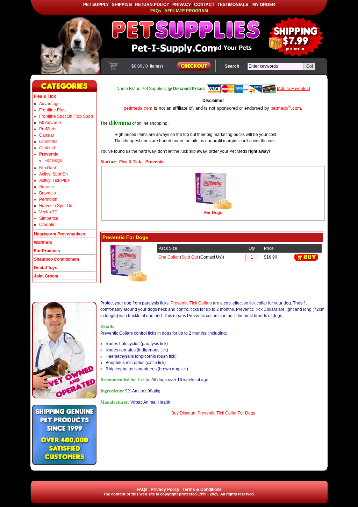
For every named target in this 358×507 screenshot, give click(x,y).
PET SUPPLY (96, 4)
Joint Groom (46, 276)
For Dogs (53, 160)
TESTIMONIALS (232, 4)
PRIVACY (181, 4)
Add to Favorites (293, 88)
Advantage (49, 103)
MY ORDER (263, 4)
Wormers (43, 242)
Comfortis (48, 141)
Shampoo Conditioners (56, 259)
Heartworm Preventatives (59, 234)
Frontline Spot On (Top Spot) (66, 116)
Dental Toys (45, 267)
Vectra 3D (48, 212)
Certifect (47, 147)
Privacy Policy (165, 489)
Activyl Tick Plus (54, 180)
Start (105, 161)
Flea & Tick (130, 161)
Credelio (47, 224)
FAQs (142, 489)
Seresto (46, 186)
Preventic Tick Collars (191, 303)
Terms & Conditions (202, 489)
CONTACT (204, 4)
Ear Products (47, 250)
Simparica (48, 218)
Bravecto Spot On (55, 205)
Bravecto (47, 193)
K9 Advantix (50, 122)
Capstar (46, 135)
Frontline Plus (52, 110)
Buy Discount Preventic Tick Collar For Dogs (213, 413)
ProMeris (47, 128)
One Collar (168, 257)
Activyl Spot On (53, 174)
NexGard (47, 167)
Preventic (155, 161)
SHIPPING (122, 4)
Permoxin (48, 199)
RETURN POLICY (152, 4)
